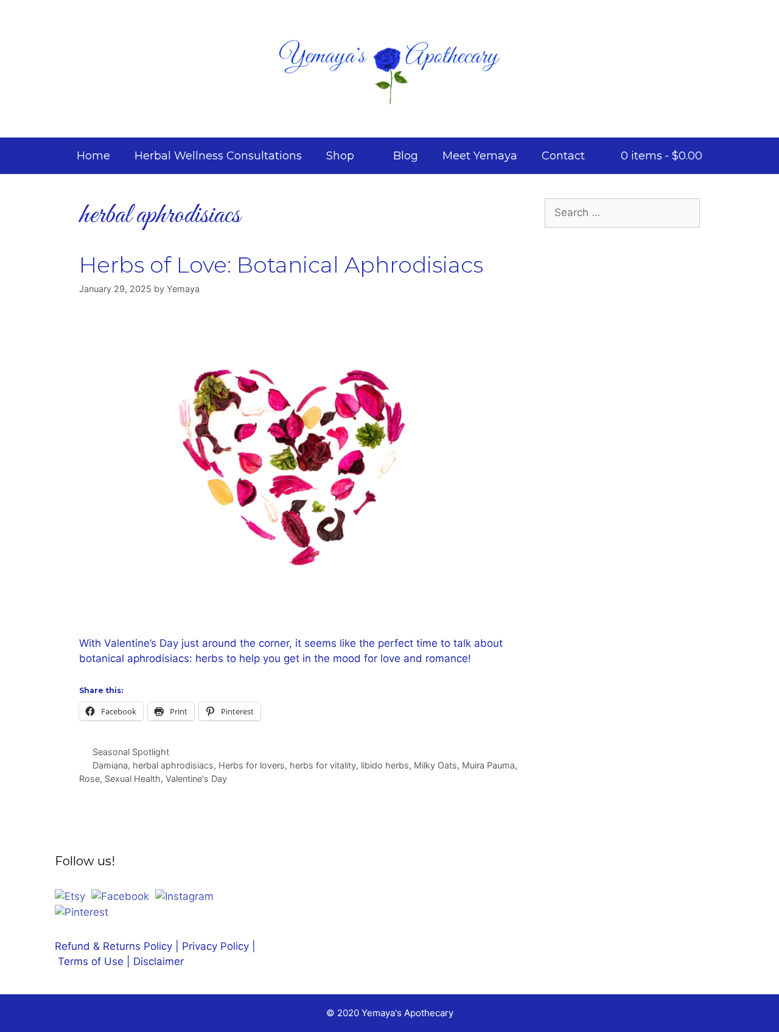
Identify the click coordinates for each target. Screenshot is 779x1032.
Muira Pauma (488, 765)
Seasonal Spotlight (131, 752)
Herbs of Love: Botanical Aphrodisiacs (281, 264)
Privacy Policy (215, 946)
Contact (563, 155)
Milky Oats (435, 765)
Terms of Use (92, 961)
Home (93, 155)
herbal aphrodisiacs (173, 765)
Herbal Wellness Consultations (218, 155)
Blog (405, 155)
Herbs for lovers (251, 765)
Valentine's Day (196, 778)
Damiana (110, 765)
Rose (89, 778)
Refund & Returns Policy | (118, 946)
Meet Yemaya (479, 155)
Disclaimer (158, 961)
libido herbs (385, 765)
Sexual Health (133, 778)
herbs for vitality (323, 765)
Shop (340, 155)
